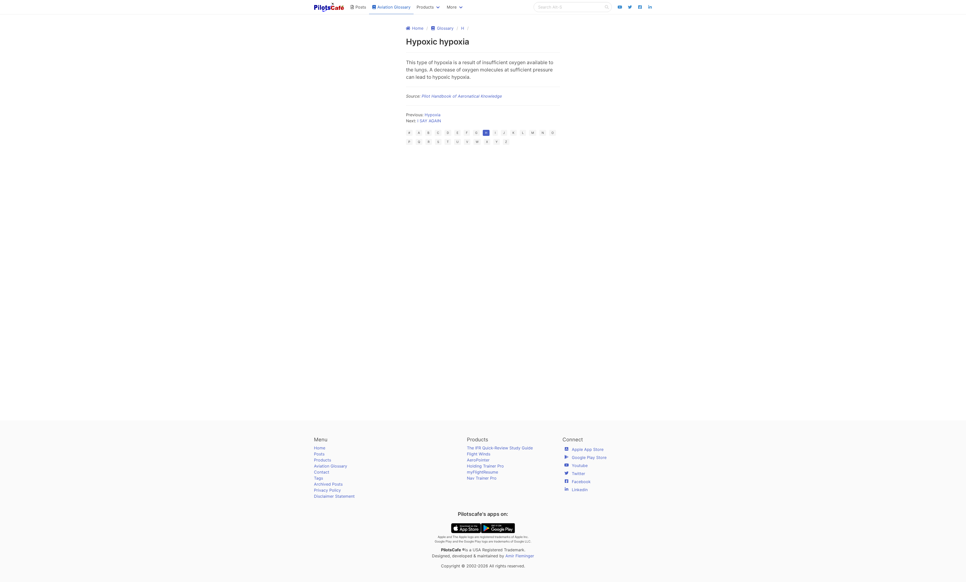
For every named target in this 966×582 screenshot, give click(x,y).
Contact (321, 472)
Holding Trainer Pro (485, 466)
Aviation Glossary (330, 466)
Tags (318, 478)
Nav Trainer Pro (482, 478)
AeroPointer (478, 459)
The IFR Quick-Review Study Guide (500, 447)
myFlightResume (482, 472)
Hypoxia (432, 114)
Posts (319, 453)
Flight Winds (478, 453)
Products (322, 459)
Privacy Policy (327, 490)
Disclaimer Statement (334, 496)
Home (319, 447)
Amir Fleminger (519, 555)
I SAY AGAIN (429, 120)
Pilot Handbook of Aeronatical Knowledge (462, 96)
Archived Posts (328, 484)
